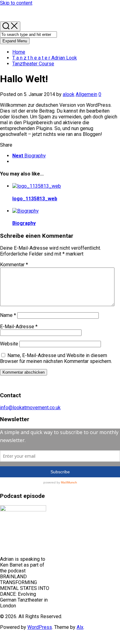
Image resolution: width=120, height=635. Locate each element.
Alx (80, 627)
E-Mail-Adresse (19, 326)
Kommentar (14, 264)
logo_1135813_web (34, 199)
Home (18, 52)
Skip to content (16, 3)
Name (8, 315)
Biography (24, 223)
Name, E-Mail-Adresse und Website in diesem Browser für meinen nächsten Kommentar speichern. (56, 358)
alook (68, 94)
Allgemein (86, 94)
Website (9, 344)
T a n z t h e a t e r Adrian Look (44, 58)
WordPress (39, 627)
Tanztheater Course (33, 64)
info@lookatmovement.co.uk (30, 407)
